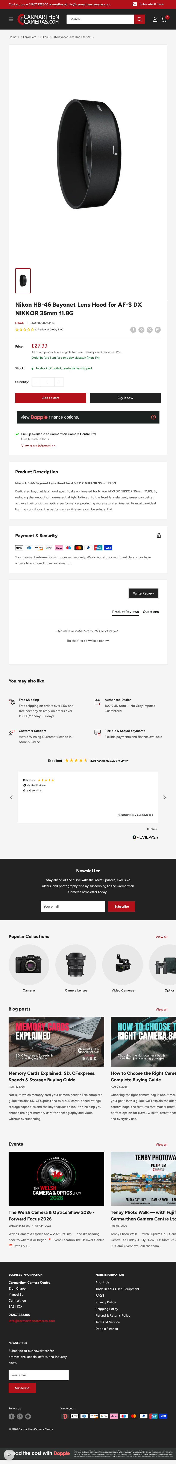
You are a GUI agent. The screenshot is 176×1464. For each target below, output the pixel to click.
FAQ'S (100, 1296)
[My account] (155, 19)
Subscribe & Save (152, 4)
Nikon (19, 322)
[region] (88, 797)
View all (162, 937)
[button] (88, 330)
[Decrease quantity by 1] (36, 382)
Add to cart (50, 398)
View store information (38, 446)
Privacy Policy (106, 1302)
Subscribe (121, 906)
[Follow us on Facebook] (12, 1416)
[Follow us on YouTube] (28, 1416)
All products (28, 37)
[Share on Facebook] (133, 330)
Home (12, 37)
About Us (102, 1282)
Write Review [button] (143, 593)
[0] (164, 19)
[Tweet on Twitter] (150, 330)
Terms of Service (108, 1322)
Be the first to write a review (88, 641)
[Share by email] (158, 330)
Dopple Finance (107, 1329)
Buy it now (125, 398)
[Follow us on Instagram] (20, 1416)
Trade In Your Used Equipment (117, 1289)
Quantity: (22, 382)
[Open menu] (11, 19)
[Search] (139, 19)
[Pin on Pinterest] (141, 330)
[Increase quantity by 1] (59, 382)
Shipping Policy (107, 1309)
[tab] (125, 612)
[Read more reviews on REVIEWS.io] (145, 838)
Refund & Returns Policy (113, 1315)
